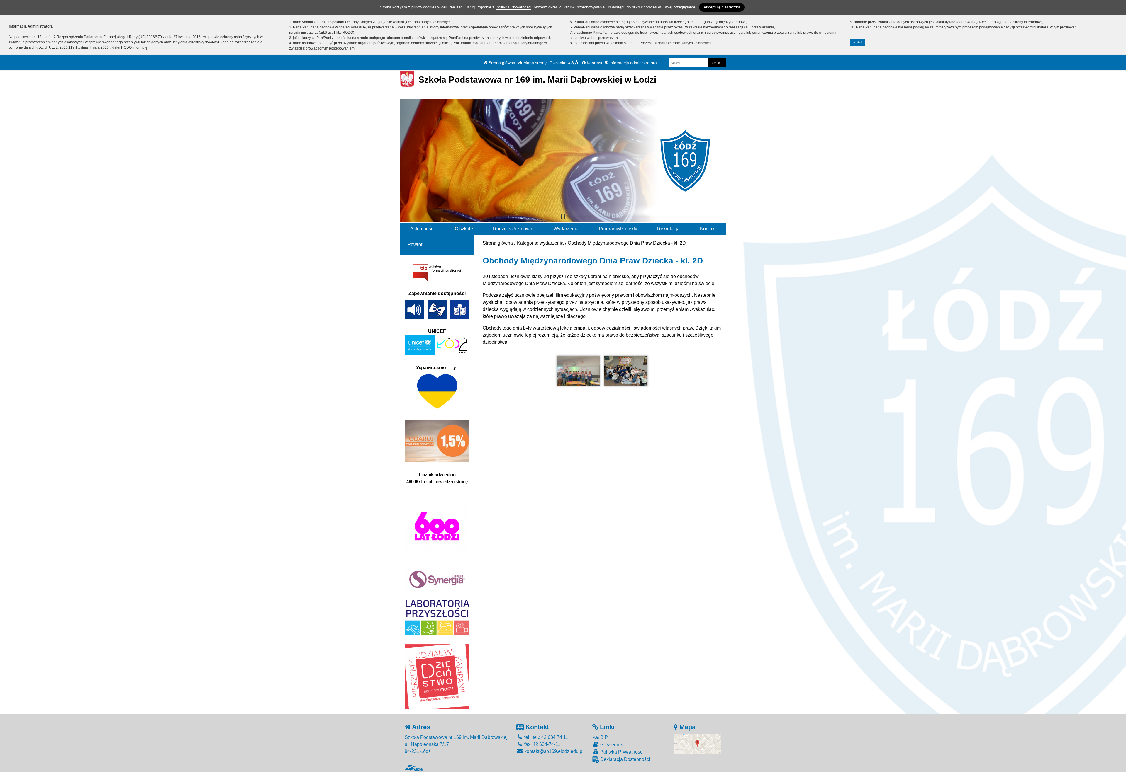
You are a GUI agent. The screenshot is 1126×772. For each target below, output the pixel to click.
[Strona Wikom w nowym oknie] (414, 768)
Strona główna (501, 62)
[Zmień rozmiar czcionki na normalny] (569, 62)
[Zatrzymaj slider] (563, 216)
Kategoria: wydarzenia (540, 243)
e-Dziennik (611, 744)
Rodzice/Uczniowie (513, 228)
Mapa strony (534, 62)
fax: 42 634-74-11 (541, 744)
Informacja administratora (632, 62)
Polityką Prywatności (513, 7)
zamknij (857, 42)
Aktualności (422, 228)
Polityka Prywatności (621, 751)
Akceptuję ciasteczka (721, 7)
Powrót (415, 244)
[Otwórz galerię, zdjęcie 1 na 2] (578, 371)
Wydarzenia (566, 228)
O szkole (464, 228)
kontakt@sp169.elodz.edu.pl (553, 751)
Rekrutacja (668, 228)
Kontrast (594, 62)
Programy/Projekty (618, 228)
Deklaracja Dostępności (624, 759)
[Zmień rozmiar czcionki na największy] (576, 62)
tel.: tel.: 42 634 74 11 (545, 737)
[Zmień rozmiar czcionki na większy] (572, 62)
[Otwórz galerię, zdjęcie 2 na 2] (625, 371)
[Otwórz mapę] (697, 743)
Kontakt (708, 228)
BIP (603, 737)
